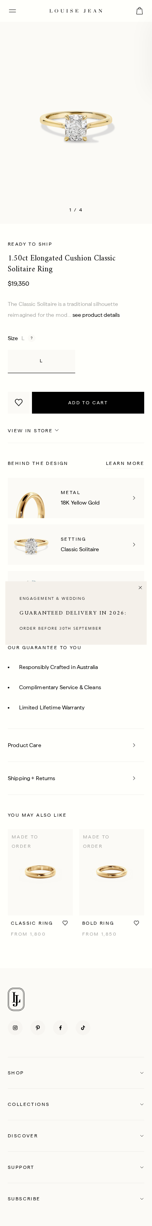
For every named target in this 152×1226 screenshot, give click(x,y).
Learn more (125, 463)
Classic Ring (32, 923)
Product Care (24, 745)
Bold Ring (98, 923)
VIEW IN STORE (30, 430)
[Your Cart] (139, 11)
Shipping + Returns (31, 778)
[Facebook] (60, 1027)
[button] (76, 1072)
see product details (96, 315)
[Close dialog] (140, 587)
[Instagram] (15, 1027)
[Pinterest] (37, 1027)
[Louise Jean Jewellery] (75, 10)
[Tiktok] (83, 1027)
